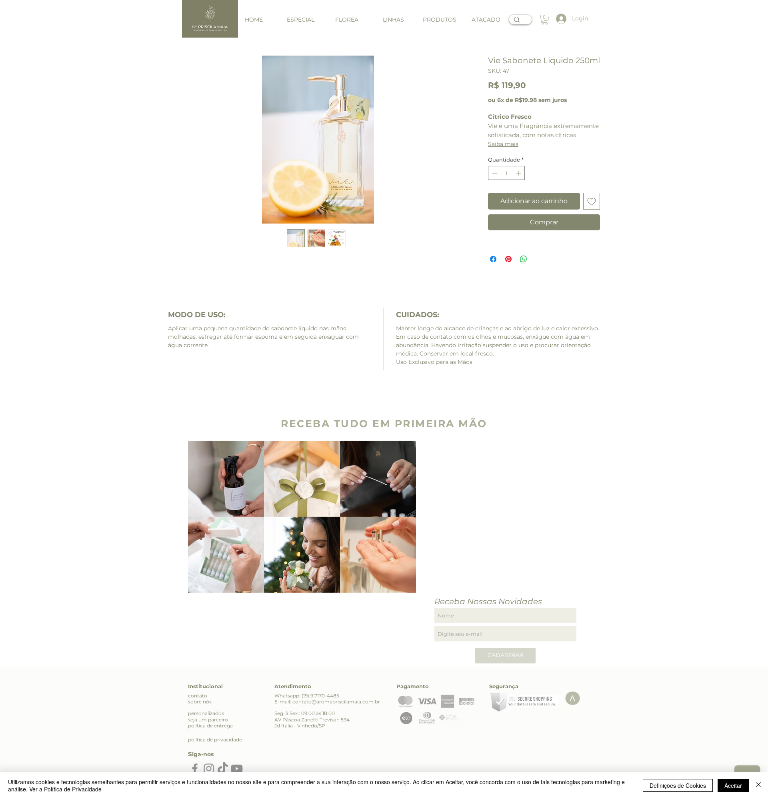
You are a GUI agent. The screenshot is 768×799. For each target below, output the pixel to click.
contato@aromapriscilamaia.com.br (336, 702)
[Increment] (519, 173)
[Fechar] (758, 785)
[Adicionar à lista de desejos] (591, 201)
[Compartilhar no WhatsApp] (523, 259)
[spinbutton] (506, 173)
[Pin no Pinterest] (508, 259)
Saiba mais (503, 144)
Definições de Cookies (678, 785)
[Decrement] (494, 173)
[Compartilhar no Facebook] (493, 259)
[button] (393, 19)
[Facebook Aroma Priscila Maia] (195, 768)
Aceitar (733, 785)
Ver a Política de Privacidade (65, 789)
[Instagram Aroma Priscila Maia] (209, 768)
